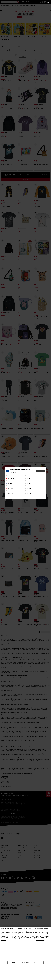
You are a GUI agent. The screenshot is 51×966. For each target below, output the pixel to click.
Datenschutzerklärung (40, 940)
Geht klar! (13, 962)
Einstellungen (37, 962)
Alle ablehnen (25, 962)
